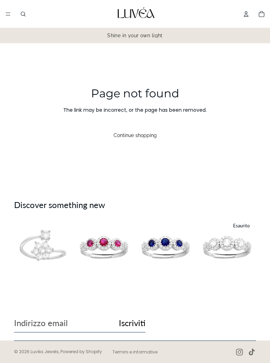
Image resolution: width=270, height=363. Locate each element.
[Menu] (8, 14)
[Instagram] (239, 352)
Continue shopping (135, 135)
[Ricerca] (23, 14)
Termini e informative (135, 352)
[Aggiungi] (60, 265)
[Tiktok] (252, 352)
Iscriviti (132, 323)
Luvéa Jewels (45, 352)
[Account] (246, 14)
